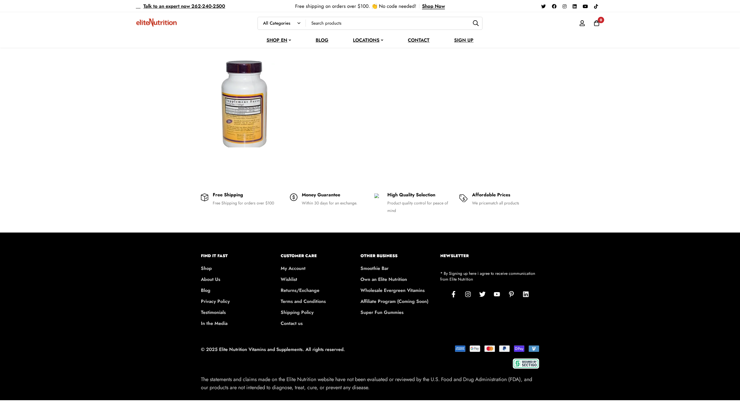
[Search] (475, 23)
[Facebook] (554, 6)
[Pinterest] (511, 294)
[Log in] (582, 23)
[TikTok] (596, 6)
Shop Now (433, 6)
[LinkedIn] (526, 294)
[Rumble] (604, 6)
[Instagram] (564, 6)
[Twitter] (543, 6)
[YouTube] (585, 6)
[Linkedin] (574, 6)
